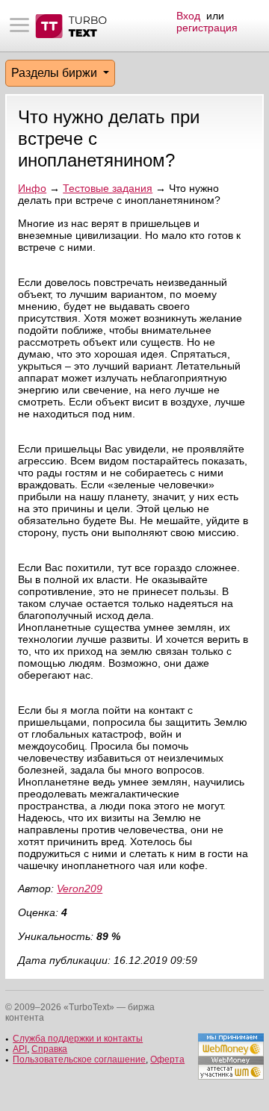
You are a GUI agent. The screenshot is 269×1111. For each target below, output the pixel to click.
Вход (188, 16)
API (20, 1049)
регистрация (207, 28)
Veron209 (79, 888)
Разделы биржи (55, 72)
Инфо (32, 188)
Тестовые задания (107, 188)
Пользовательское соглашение (79, 1059)
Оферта (167, 1059)
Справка (49, 1049)
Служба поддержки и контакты (78, 1038)
